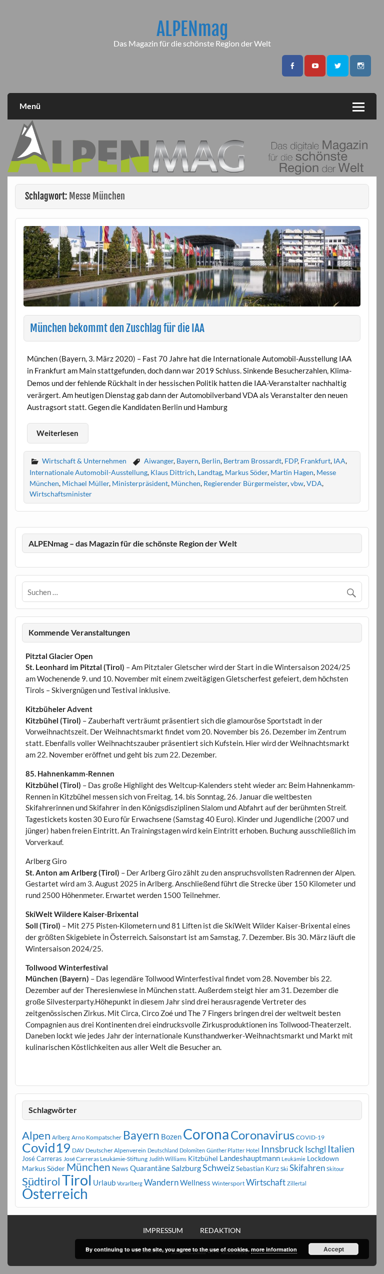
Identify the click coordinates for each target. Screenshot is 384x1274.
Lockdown (323, 1158)
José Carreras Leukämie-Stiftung (106, 1158)
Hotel (253, 1150)
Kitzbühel (203, 1158)
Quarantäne (150, 1168)
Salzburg (186, 1167)
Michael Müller (85, 483)
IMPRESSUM (163, 1230)
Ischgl (315, 1149)
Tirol (77, 1179)
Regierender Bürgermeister (246, 483)
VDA (314, 483)
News (120, 1168)
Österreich (55, 1194)
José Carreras (42, 1158)
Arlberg (61, 1137)
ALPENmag (192, 29)
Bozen (171, 1136)
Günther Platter (225, 1150)
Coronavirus (262, 1135)
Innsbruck (282, 1148)
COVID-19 (310, 1137)
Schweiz (218, 1167)
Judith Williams (167, 1159)
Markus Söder (246, 472)
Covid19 (46, 1147)
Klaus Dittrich (172, 472)
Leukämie (294, 1159)
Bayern (187, 460)
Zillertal (296, 1183)
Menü (30, 105)
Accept (334, 1249)
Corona (206, 1134)
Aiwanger (159, 460)
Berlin (211, 460)
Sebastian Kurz (257, 1168)
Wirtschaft (266, 1182)
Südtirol (41, 1181)
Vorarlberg (129, 1183)
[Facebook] (292, 65)
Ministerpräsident (140, 483)
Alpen (36, 1135)
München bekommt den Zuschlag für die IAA (117, 328)
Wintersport (228, 1183)
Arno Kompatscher (97, 1137)
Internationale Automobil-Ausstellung (89, 472)
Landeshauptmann (250, 1158)
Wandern (161, 1182)
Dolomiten (192, 1150)
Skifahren (307, 1167)
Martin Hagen (292, 472)
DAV (78, 1150)
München (185, 483)
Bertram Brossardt (253, 460)
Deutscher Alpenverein (116, 1150)
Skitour (335, 1169)
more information (274, 1249)
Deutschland (163, 1150)
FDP (291, 460)
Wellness (195, 1182)
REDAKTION (220, 1230)
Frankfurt (315, 460)
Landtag (210, 472)
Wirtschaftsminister (61, 494)
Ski (284, 1168)
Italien (341, 1148)
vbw (297, 483)
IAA (340, 460)
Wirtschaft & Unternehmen (84, 460)
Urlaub (104, 1182)
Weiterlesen (57, 433)
